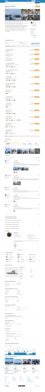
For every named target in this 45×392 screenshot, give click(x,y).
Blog (5, 379)
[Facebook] (5, 385)
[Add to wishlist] (34, 6)
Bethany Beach (13, 4)
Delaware (10, 4)
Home (5, 4)
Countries (21, 377)
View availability (37, 49)
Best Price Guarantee (38, 7)
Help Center (28, 377)
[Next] (39, 356)
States (20, 378)
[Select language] (30, 0)
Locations (21, 379)
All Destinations (21, 380)
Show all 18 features (35, 35)
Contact (6, 380)
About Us (6, 377)
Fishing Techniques (14, 377)
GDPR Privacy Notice (29, 380)
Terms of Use (28, 378)
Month (6, 345)
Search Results (16, 4)
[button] (22, 50)
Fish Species (13, 379)
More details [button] (6, 318)
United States (8, 4)
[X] (6, 385)
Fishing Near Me (14, 380)
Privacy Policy (28, 379)
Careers (6, 378)
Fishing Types (13, 378)
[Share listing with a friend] (32, 6)
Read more (14, 180)
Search (37, 2)
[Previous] (38, 356)
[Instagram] (8, 385)
